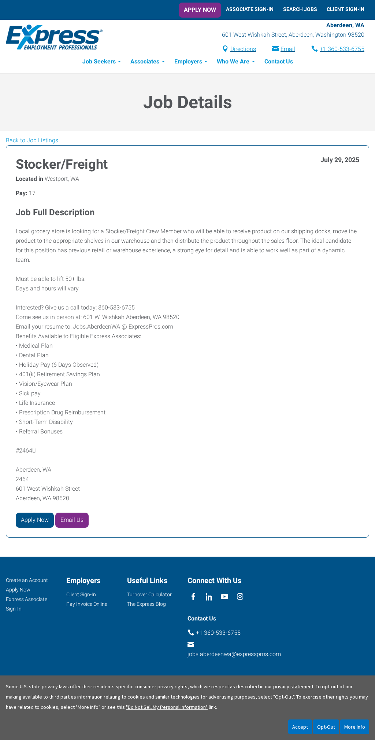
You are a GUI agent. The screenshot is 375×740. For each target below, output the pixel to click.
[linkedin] (209, 597)
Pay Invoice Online (86, 604)
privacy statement (293, 686)
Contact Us (278, 61)
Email (288, 48)
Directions (243, 48)
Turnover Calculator (149, 594)
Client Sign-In (345, 9)
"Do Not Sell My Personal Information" (167, 707)
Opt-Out (326, 726)
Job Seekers (99, 61)
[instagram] (240, 597)
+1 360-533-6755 (342, 48)
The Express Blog (146, 604)
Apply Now (200, 9)
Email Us (71, 519)
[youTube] (225, 597)
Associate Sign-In (250, 9)
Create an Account (27, 580)
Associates (144, 61)
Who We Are (233, 61)
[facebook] (194, 597)
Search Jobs (300, 9)
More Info (354, 726)
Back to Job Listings (32, 140)
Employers (188, 61)
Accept (300, 726)
